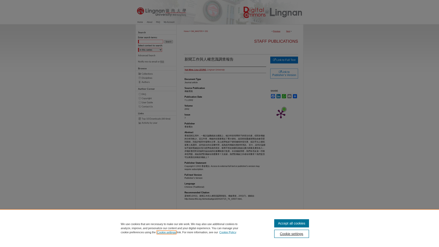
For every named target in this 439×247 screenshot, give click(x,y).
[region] (219, 228)
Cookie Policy (227, 232)
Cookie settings (166, 232)
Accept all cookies (291, 223)
